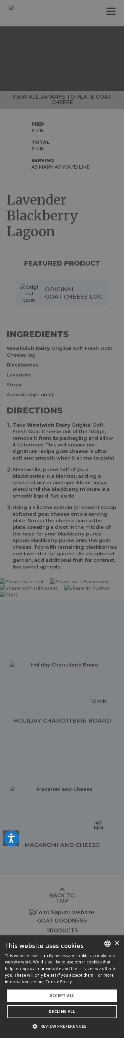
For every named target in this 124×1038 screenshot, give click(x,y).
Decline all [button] (62, 1011)
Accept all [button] (62, 995)
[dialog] (62, 986)
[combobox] (107, 943)
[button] (62, 1026)
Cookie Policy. (59, 982)
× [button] (116, 943)
